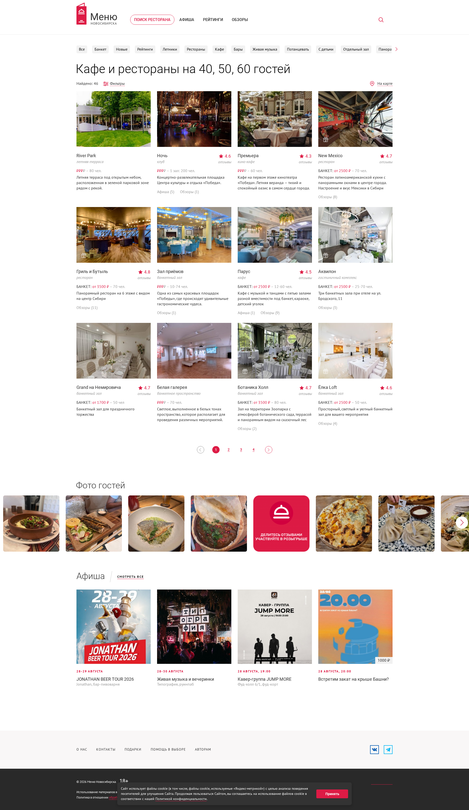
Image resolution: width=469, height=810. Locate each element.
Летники (170, 49)
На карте (385, 83)
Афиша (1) (246, 313)
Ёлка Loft (327, 387)
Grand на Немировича (98, 387)
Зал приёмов (170, 271)
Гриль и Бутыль (92, 271)
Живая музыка (265, 49)
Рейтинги (213, 19)
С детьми (326, 49)
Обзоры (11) (86, 308)
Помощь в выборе (168, 749)
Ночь (162, 155)
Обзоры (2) (247, 429)
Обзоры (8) (327, 197)
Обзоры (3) (327, 308)
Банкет (100, 49)
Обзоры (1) (189, 192)
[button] (396, 49)
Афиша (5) (165, 192)
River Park (86, 155)
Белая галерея (172, 387)
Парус (244, 271)
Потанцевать (298, 49)
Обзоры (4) (327, 423)
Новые (122, 49)
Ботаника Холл (253, 387)
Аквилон (327, 271)
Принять (332, 794)
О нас (81, 749)
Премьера (248, 155)
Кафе (219, 49)
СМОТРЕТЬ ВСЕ (130, 577)
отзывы (224, 162)
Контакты (106, 749)
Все (82, 49)
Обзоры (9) (270, 313)
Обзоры (240, 19)
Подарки (133, 749)
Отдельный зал (356, 49)
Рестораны (196, 49)
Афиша (186, 19)
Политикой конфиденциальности (181, 799)
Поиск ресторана (152, 19)
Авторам (203, 749)
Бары (238, 49)
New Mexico (330, 155)
